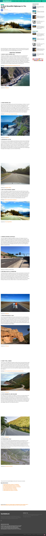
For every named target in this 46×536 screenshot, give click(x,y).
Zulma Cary (6, 9)
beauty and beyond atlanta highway (19, 504)
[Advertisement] (15, 41)
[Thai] (41, 60)
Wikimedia (7, 87)
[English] (44, 534)
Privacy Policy (29, 534)
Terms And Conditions (39, 534)
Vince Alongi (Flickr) (8, 221)
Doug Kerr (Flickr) (8, 187)
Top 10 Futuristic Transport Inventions (10, 113)
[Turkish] (42, 60)
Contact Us (34, 534)
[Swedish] (39, 60)
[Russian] (36, 60)
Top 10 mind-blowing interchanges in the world (12, 65)
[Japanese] (33, 60)
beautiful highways (9, 504)
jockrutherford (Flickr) (9, 466)
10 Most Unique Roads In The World (10, 199)
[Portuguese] (35, 60)
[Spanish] (38, 60)
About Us (25, 534)
